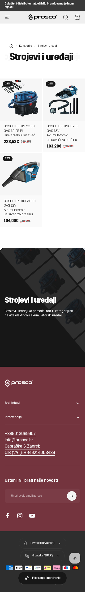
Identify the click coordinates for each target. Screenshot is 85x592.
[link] (22, 446)
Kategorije (25, 46)
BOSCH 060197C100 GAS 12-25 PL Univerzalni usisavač (19, 131)
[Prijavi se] (71, 496)
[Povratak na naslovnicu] (11, 46)
